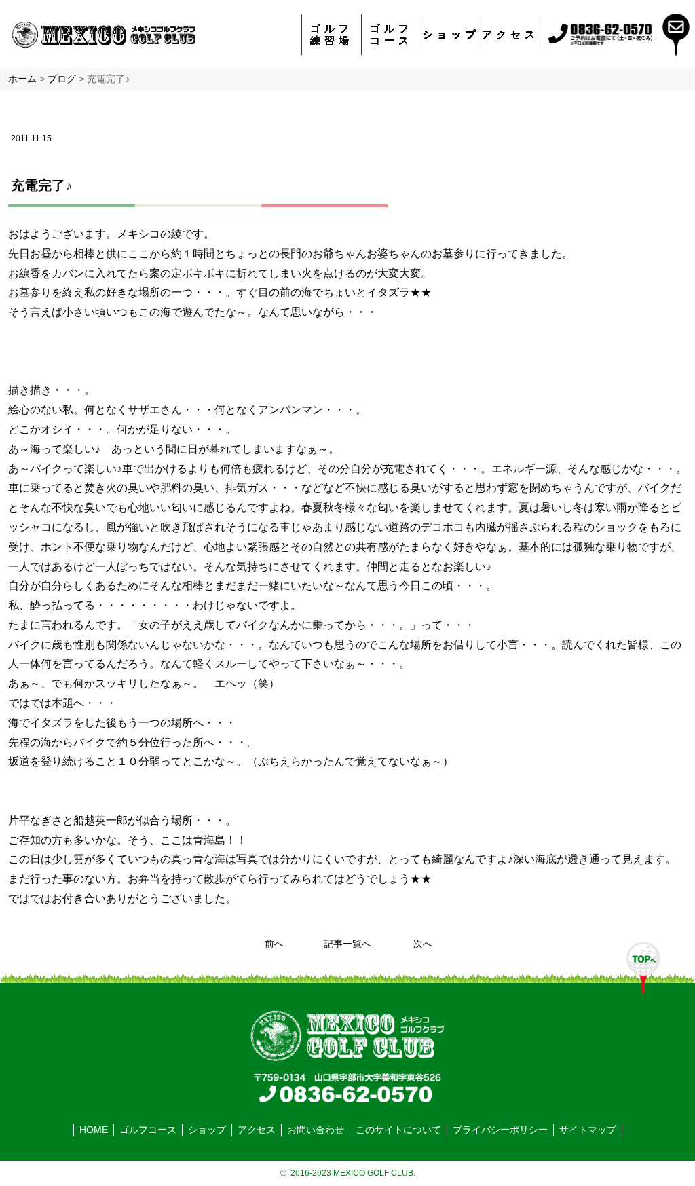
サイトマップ (587, 1130)
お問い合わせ (315, 1130)
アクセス (510, 34)
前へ (274, 944)
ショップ (451, 34)
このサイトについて (398, 1130)
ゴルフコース (391, 34)
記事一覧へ (347, 944)
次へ (422, 944)
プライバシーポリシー (500, 1130)
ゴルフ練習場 (331, 34)
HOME (93, 1130)
